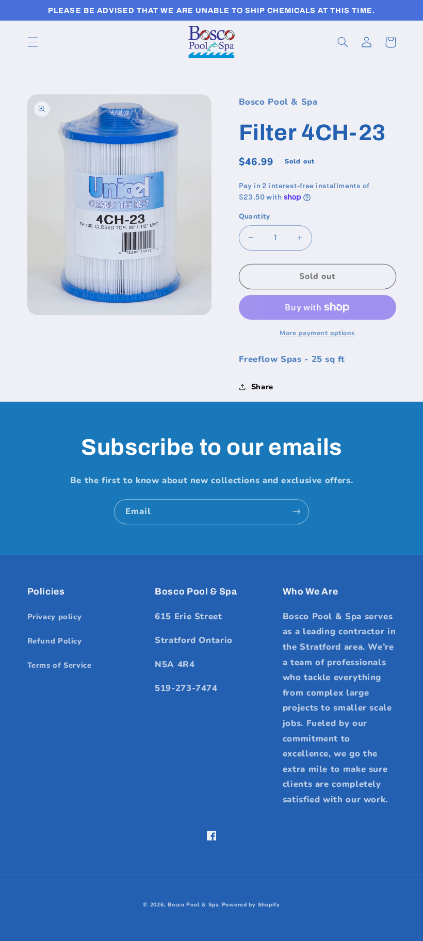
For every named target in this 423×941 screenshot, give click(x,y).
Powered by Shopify (251, 905)
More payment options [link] (317, 332)
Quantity (254, 216)
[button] (32, 42)
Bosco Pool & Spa (193, 905)
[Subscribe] (296, 511)
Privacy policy (54, 617)
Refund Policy (54, 641)
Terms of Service (59, 665)
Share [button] (262, 387)
